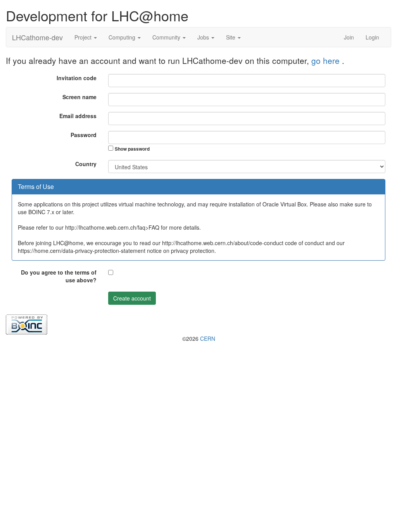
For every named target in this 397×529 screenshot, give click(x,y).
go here (326, 60)
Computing (123, 37)
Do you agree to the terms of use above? (59, 276)
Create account (132, 298)
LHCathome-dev (37, 37)
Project (83, 37)
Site (231, 37)
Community (167, 37)
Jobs (204, 37)
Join (349, 37)
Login (372, 37)
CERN (207, 338)
